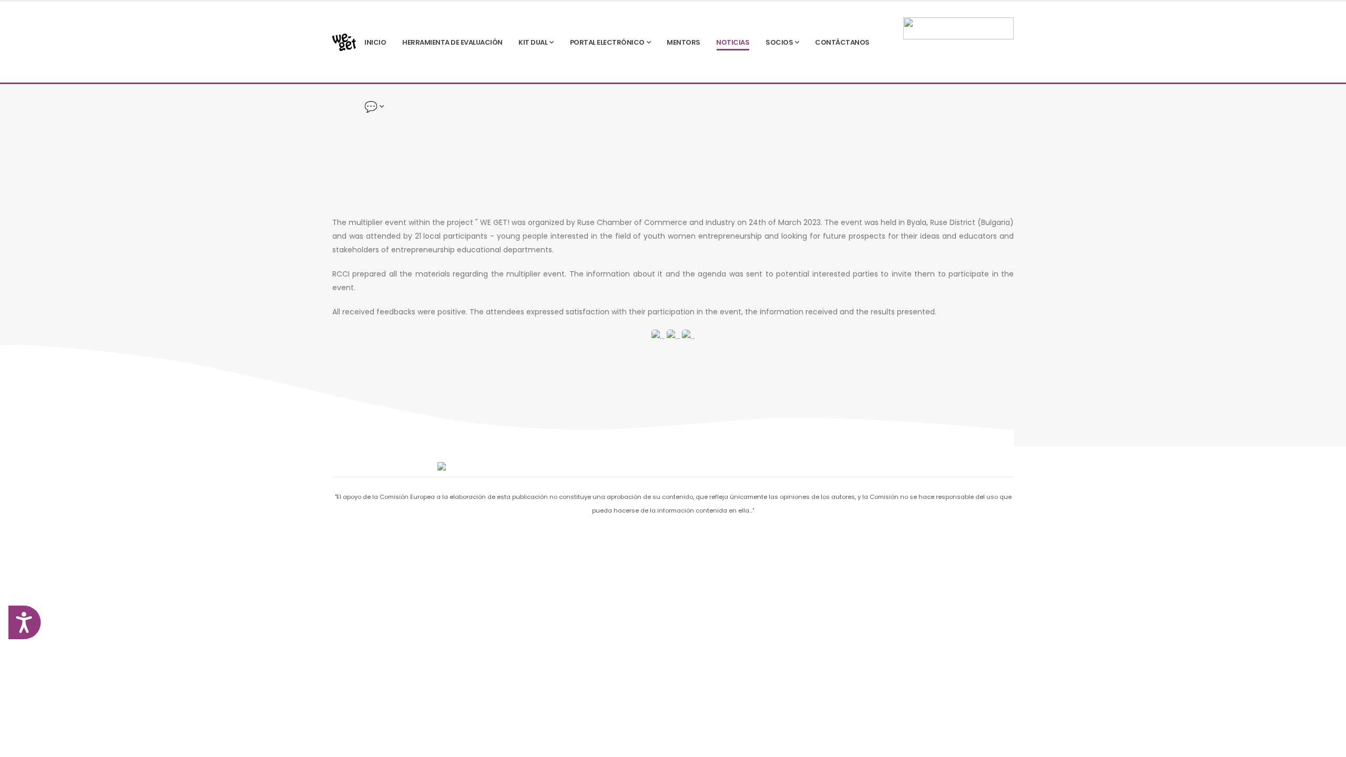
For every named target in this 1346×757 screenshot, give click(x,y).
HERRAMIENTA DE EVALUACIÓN (452, 42)
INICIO (375, 42)
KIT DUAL (532, 42)
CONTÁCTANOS (842, 42)
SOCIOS (779, 42)
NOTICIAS (732, 42)
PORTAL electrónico (607, 42)
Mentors (683, 42)
